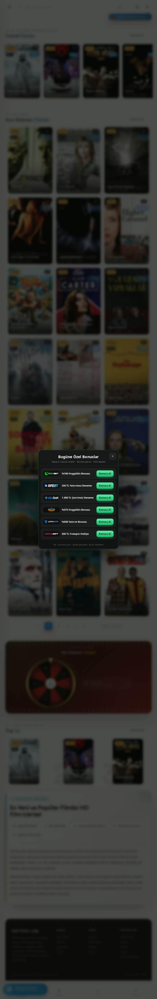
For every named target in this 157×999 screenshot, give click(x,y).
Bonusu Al (105, 473)
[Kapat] (112, 456)
